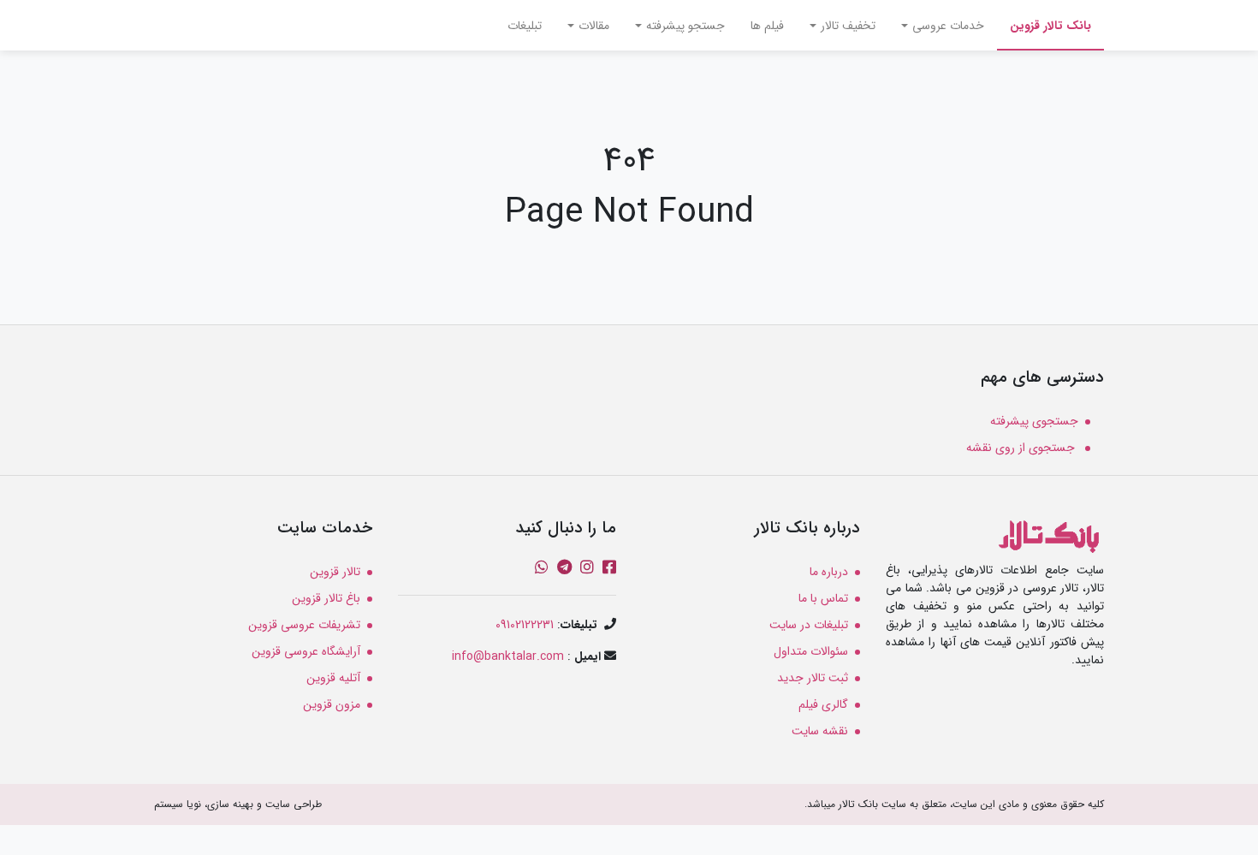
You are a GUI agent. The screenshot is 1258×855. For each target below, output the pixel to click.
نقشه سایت (820, 730)
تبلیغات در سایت (808, 624)
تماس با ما (823, 598)
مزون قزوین (331, 704)
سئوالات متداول (811, 651)
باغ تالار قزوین (326, 598)
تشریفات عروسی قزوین (304, 624)
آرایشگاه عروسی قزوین (306, 651)
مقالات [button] (594, 25)
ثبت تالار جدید (812, 677)
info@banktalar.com (508, 656)
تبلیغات (524, 25)
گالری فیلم (823, 704)
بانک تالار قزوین (1044, 25)
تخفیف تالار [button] (848, 25)
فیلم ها (767, 25)
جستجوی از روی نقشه (1022, 447)
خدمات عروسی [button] (948, 25)
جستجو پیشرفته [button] (685, 25)
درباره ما (829, 571)
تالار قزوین (335, 571)
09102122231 (524, 624)
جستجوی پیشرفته (1034, 421)
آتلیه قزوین (333, 677)
